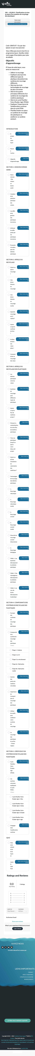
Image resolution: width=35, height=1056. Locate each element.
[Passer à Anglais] (14, 1052)
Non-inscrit (17, 22)
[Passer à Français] (17, 1052)
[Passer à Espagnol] (20, 1052)
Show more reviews (17, 921)
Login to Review (17, 928)
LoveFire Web (24, 1048)
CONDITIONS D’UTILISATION (26, 1040)
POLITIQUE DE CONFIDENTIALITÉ (9, 1040)
